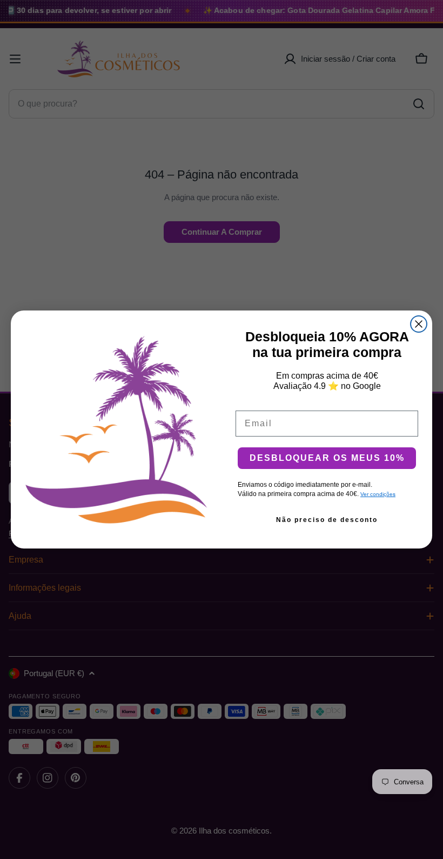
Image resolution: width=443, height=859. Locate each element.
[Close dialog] (419, 324)
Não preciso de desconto (327, 520)
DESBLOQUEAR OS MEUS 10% (327, 457)
